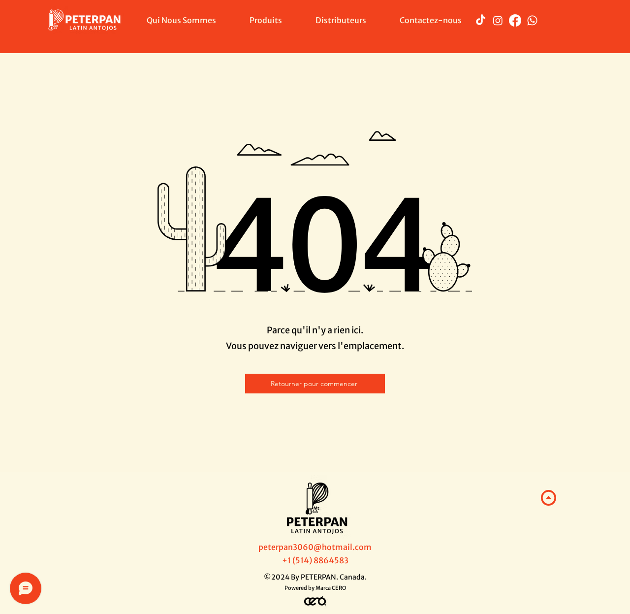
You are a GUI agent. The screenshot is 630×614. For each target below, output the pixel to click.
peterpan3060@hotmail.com (315, 547)
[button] (266, 20)
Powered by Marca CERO (315, 587)
